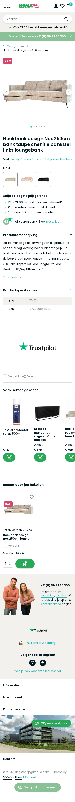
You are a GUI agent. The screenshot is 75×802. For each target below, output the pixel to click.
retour (45, 600)
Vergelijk (14, 376)
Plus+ (18, 777)
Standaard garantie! (31, 212)
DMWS (7, 777)
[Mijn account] (56, 6)
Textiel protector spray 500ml (15, 432)
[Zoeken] (66, 19)
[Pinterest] (43, 663)
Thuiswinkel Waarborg (40, 643)
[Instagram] (32, 663)
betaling (61, 595)
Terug (11, 46)
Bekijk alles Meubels (58, 159)
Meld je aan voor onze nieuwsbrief (37, 671)
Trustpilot (52, 222)
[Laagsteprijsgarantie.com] (29, 6)
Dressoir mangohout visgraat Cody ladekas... (44, 434)
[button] (31, 127)
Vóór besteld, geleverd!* (40, 27)
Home (22, 46)
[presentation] (6, 92)
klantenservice (51, 604)
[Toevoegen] (9, 457)
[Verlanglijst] (62, 6)
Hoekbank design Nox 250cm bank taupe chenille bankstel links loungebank (15, 536)
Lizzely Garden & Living (26, 159)
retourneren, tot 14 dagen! (31, 207)
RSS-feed (29, 777)
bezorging (47, 595)
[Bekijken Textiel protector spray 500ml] (16, 413)
